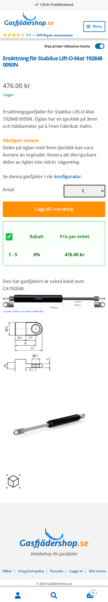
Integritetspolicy (31, 571)
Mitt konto (97, 571)
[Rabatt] (9, 236)
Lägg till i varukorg (54, 209)
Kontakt (56, 571)
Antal (8, 189)
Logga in (76, 571)
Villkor (7, 571)
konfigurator (67, 176)
